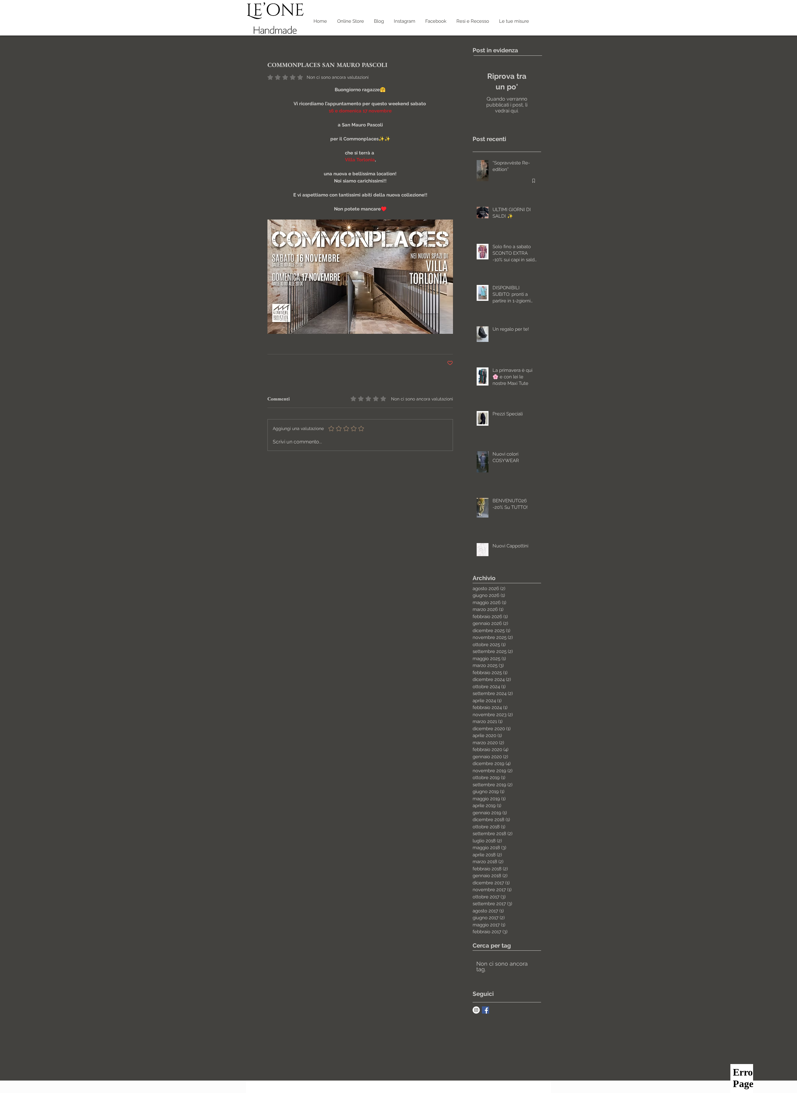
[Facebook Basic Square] (485, 1010)
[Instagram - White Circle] (476, 1010)
